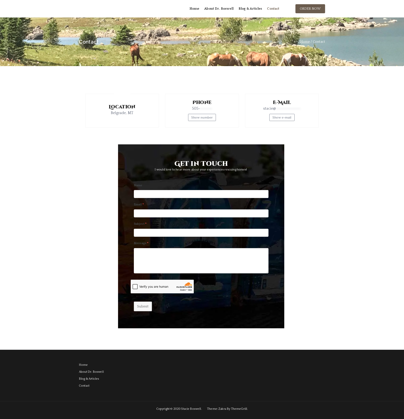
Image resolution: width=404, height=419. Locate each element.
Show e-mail (281, 117)
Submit (143, 306)
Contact (273, 9)
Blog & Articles (250, 9)
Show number (202, 117)
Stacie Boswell (191, 409)
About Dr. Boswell (219, 9)
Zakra (222, 409)
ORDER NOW (310, 9)
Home (194, 9)
